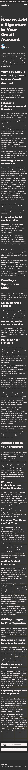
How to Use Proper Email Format (11, 744)
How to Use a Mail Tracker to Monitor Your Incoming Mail (12, 749)
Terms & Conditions (13, 766)
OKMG (24, 766)
